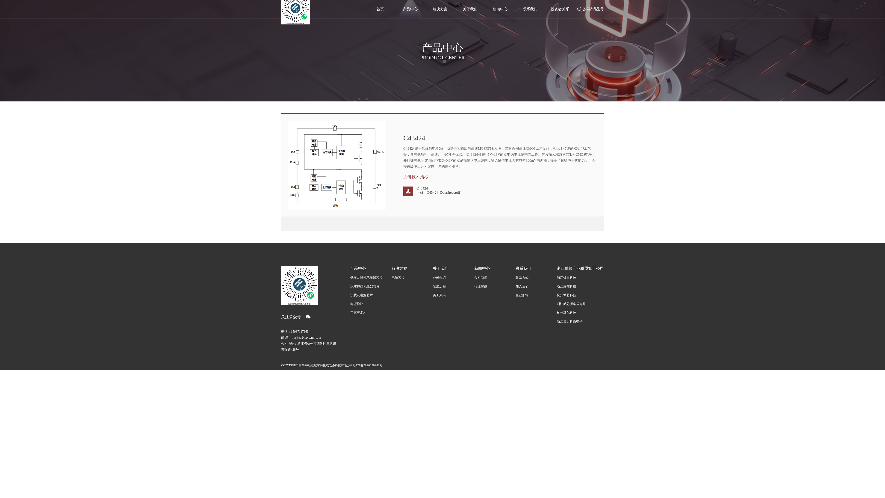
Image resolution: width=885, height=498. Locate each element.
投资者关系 (560, 9)
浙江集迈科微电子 (570, 321)
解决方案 (440, 9)
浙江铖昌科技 (566, 277)
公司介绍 (439, 277)
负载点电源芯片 (361, 295)
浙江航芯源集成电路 (571, 304)
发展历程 (439, 286)
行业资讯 (480, 286)
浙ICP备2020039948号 (368, 365)
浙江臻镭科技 (566, 286)
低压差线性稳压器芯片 (366, 277)
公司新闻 (480, 277)
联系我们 (530, 9)
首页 (380, 9)
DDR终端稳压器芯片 (365, 286)
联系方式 (522, 277)
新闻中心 (500, 9)
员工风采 (439, 295)
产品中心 (410, 9)
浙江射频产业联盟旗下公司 (580, 268)
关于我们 (470, 9)
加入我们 (522, 286)
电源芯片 (398, 277)
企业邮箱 (522, 295)
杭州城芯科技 (566, 295)
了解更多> (357, 312)
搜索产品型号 (593, 9)
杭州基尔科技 (566, 312)
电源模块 (356, 304)
